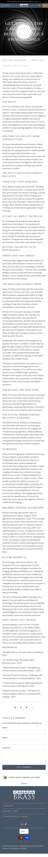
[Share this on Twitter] (15, 707)
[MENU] (1, 5)
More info (24, 783)
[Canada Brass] (24, 5)
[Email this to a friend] (32, 707)
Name (5, 728)
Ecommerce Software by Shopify (14, 848)
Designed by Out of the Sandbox (31, 846)
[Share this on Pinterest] (26, 707)
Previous (34, 60)
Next (42, 60)
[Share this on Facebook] (20, 707)
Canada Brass (13, 846)
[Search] (40, 5)
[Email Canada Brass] (22, 825)
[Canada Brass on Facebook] (26, 825)
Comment (6, 748)
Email (4, 738)
